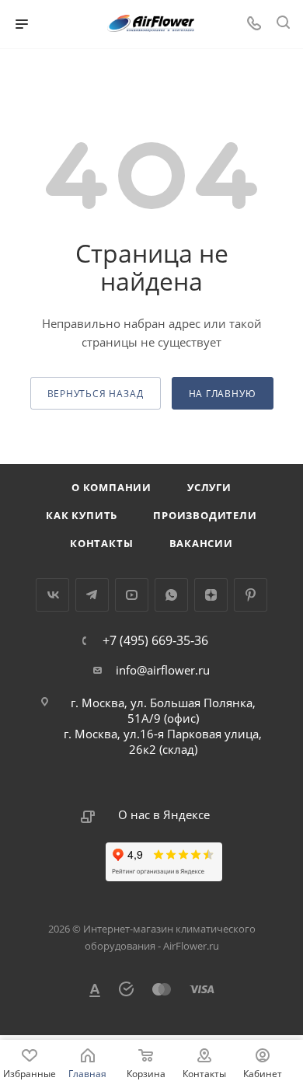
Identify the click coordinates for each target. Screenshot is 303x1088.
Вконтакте (52, 595)
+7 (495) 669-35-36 (155, 640)
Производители (204, 515)
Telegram (92, 595)
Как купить (81, 515)
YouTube (131, 595)
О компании (111, 487)
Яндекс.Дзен (211, 595)
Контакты (101, 543)
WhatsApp (171, 595)
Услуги (209, 487)
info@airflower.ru (163, 670)
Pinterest (250, 595)
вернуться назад (95, 393)
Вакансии (201, 543)
